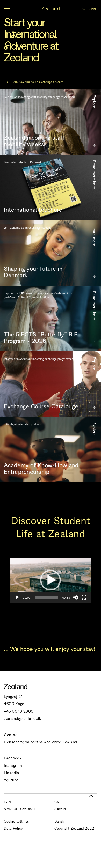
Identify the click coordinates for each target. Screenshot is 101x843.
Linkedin (11, 772)
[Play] (17, 597)
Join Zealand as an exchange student (37, 81)
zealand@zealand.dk (22, 718)
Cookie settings (16, 821)
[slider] (46, 597)
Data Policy (13, 828)
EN (93, 9)
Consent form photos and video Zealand (40, 741)
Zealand (50, 8)
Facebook (12, 757)
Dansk (59, 821)
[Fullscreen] (83, 597)
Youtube (11, 779)
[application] (50, 580)
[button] (50, 580)
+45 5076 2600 (19, 710)
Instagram (13, 765)
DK (84, 9)
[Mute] (75, 597)
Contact (11, 734)
